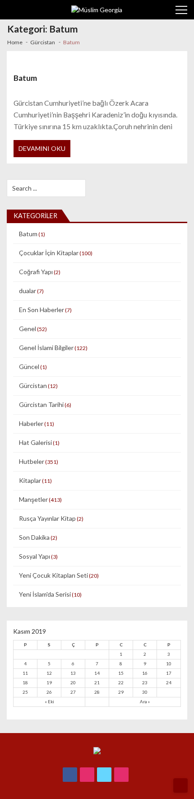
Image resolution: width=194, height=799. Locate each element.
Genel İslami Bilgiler (46, 347)
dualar (27, 290)
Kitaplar (30, 480)
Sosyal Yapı (34, 556)
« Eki (49, 701)
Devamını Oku (41, 148)
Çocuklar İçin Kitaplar (49, 253)
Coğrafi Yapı (36, 272)
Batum (25, 78)
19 (49, 682)
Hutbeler (31, 461)
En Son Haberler (41, 309)
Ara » (145, 701)
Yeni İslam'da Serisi (45, 594)
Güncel (29, 366)
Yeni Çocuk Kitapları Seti (53, 575)
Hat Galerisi (35, 442)
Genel (27, 328)
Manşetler (33, 499)
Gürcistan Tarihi (41, 404)
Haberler (31, 423)
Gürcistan (33, 385)
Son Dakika (34, 537)
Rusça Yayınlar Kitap (47, 518)
